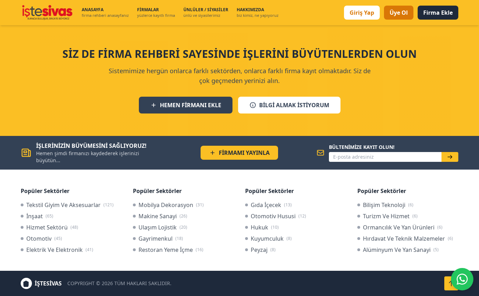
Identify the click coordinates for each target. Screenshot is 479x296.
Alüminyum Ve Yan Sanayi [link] (401, 250)
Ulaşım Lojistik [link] (163, 227)
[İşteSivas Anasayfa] (47, 12)
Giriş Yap (362, 12)
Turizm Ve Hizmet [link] (390, 216)
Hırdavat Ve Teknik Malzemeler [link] (408, 238)
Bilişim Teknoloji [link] (388, 205)
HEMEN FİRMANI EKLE (190, 105)
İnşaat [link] (39, 216)
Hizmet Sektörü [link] (52, 227)
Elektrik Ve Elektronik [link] (59, 250)
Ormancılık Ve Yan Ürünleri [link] (403, 227)
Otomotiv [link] (44, 238)
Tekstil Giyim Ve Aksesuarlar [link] (70, 205)
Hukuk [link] (265, 227)
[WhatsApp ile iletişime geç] (462, 279)
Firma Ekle (438, 12)
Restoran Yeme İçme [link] (171, 250)
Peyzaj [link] (263, 250)
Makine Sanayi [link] (163, 216)
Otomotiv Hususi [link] (278, 216)
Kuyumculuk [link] (271, 238)
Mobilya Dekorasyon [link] (171, 205)
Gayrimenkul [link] (161, 238)
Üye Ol (399, 12)
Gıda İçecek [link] (271, 205)
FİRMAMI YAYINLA (244, 153)
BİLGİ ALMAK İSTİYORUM (294, 105)
